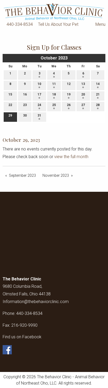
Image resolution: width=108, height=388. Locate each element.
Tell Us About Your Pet (58, 24)
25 (54, 105)
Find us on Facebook (22, 336)
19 (69, 94)
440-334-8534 (20, 24)
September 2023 (22, 175)
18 (54, 94)
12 (69, 84)
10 (39, 84)
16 (25, 94)
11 (54, 84)
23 (25, 105)
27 (83, 105)
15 (10, 94)
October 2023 (54, 58)
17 (39, 94)
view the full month (71, 156)
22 (10, 105)
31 (39, 115)
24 (39, 105)
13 (83, 84)
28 (98, 105)
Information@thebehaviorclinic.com (36, 301)
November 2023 (55, 175)
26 (69, 105)
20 (83, 94)
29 (10, 115)
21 (98, 94)
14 (98, 84)
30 (25, 115)
